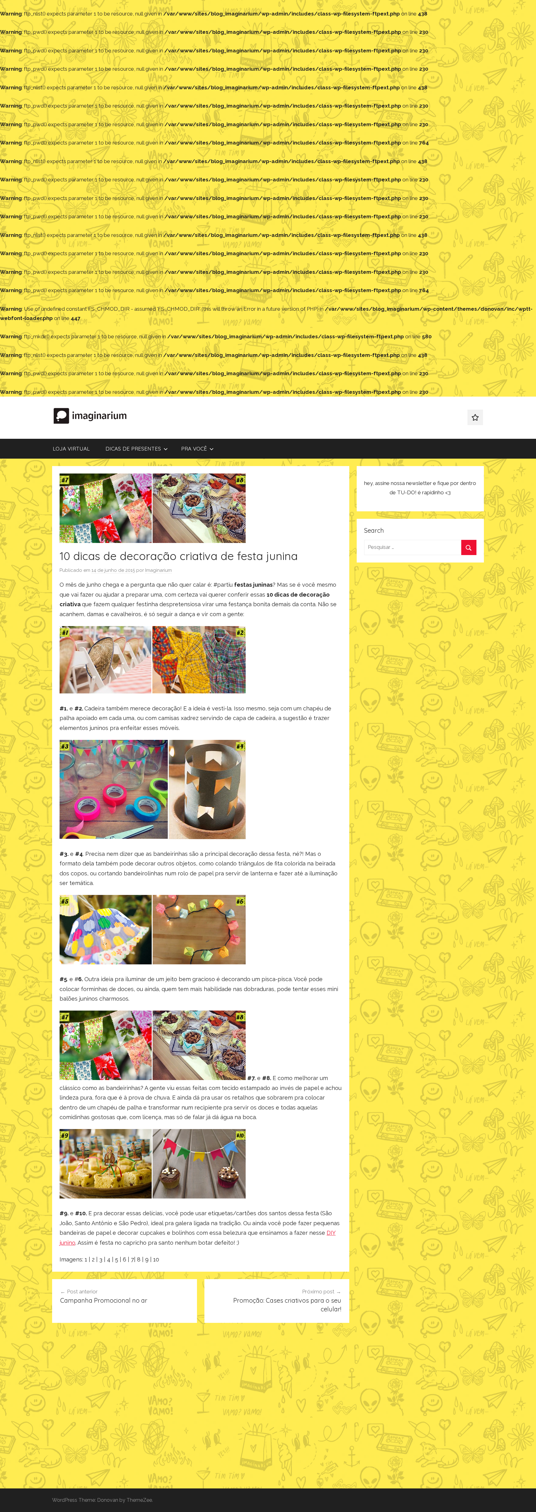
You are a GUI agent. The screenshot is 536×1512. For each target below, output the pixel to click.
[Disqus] (200, 1407)
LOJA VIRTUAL (71, 448)
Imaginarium (158, 570)
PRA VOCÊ (194, 448)
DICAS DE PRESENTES (133, 448)
